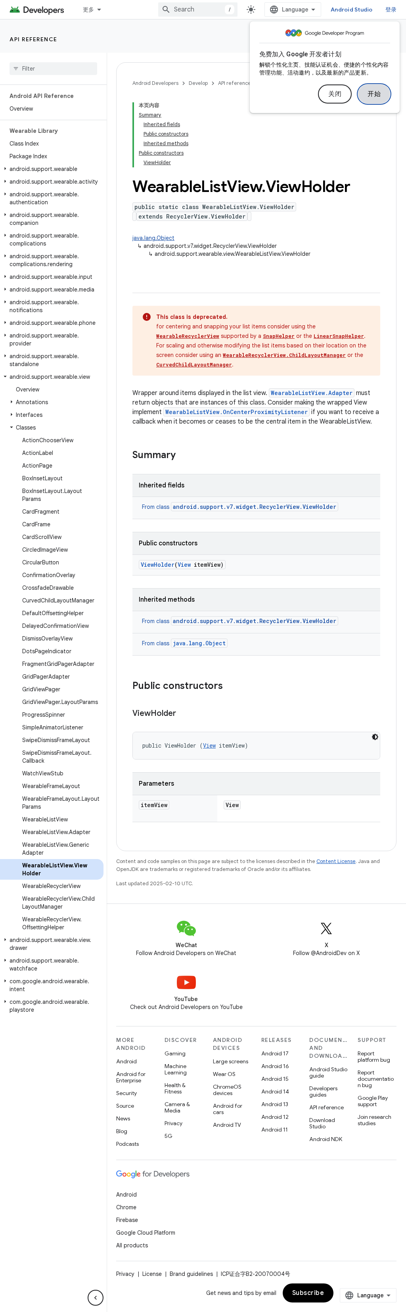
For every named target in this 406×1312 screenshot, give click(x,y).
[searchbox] (53, 68)
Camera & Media (177, 1107)
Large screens (230, 1061)
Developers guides (323, 1091)
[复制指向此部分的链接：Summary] (184, 455)
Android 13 (274, 1104)
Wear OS (224, 1074)
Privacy (173, 1123)
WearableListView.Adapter (311, 393)
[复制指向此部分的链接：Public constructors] (231, 686)
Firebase (127, 1220)
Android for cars (227, 1109)
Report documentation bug (376, 1079)
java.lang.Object (153, 238)
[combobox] (197, 9)
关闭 (334, 94)
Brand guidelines (191, 1274)
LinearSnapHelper (339, 336)
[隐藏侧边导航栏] (95, 1298)
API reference (33, 39)
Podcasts (127, 1143)
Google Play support (373, 1101)
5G (168, 1135)
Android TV (227, 1124)
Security (126, 1093)
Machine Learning (176, 1069)
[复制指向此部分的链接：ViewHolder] (184, 714)
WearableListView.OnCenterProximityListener (236, 412)
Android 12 (275, 1116)
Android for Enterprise (131, 1077)
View (184, 564)
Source (125, 1105)
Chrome (126, 1207)
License (152, 1274)
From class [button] (239, 506)
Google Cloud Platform (145, 1232)
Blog (121, 1131)
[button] (51, 169)
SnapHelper (279, 336)
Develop (198, 83)
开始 (374, 94)
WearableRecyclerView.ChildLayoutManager (284, 355)
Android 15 (275, 1078)
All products (132, 1245)
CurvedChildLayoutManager (194, 364)
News (123, 1118)
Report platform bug (374, 1056)
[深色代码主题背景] (375, 737)
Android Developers (155, 83)
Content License (336, 861)
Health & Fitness (175, 1088)
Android (126, 1061)
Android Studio (352, 9)
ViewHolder (157, 564)
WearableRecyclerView (187, 336)
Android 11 (274, 1129)
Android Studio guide (328, 1072)
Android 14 (275, 1091)
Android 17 (275, 1053)
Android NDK (325, 1139)
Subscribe (308, 1293)
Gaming (175, 1053)
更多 (88, 9)
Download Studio (322, 1123)
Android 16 (275, 1066)
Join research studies (374, 1120)
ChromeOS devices (227, 1090)
